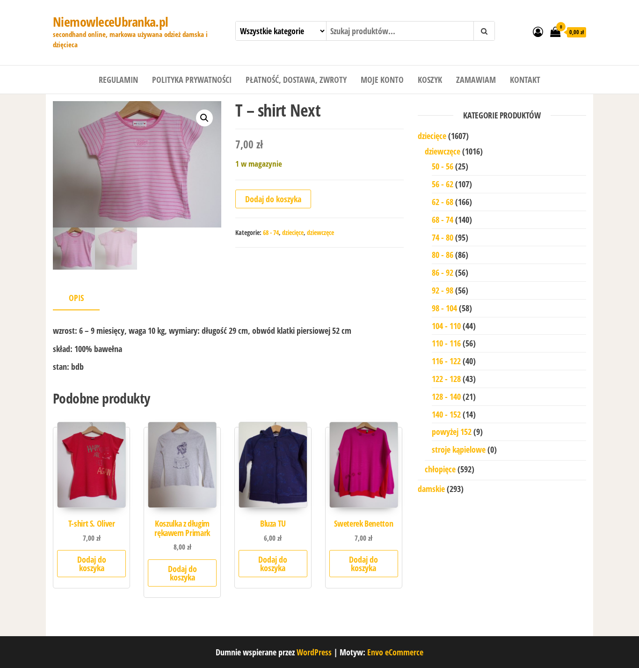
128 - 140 (446, 396)
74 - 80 (442, 237)
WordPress (314, 652)
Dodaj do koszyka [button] (91, 563)
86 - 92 (442, 272)
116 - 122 (446, 361)
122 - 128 (446, 378)
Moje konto (382, 79)
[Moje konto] (538, 31)
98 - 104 (444, 308)
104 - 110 (446, 325)
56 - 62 (442, 184)
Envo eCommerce (395, 652)
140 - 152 (446, 414)
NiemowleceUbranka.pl (110, 21)
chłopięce (440, 469)
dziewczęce (320, 232)
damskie (431, 488)
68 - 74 (271, 232)
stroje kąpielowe (459, 449)
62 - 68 (442, 201)
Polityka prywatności (192, 79)
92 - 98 (442, 290)
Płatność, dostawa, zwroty (296, 79)
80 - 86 (442, 254)
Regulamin (118, 79)
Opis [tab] (76, 297)
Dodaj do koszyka (273, 199)
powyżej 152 (452, 431)
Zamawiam (476, 79)
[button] (204, 118)
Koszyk (430, 79)
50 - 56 (442, 166)
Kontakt (525, 79)
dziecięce (293, 232)
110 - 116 (446, 343)
